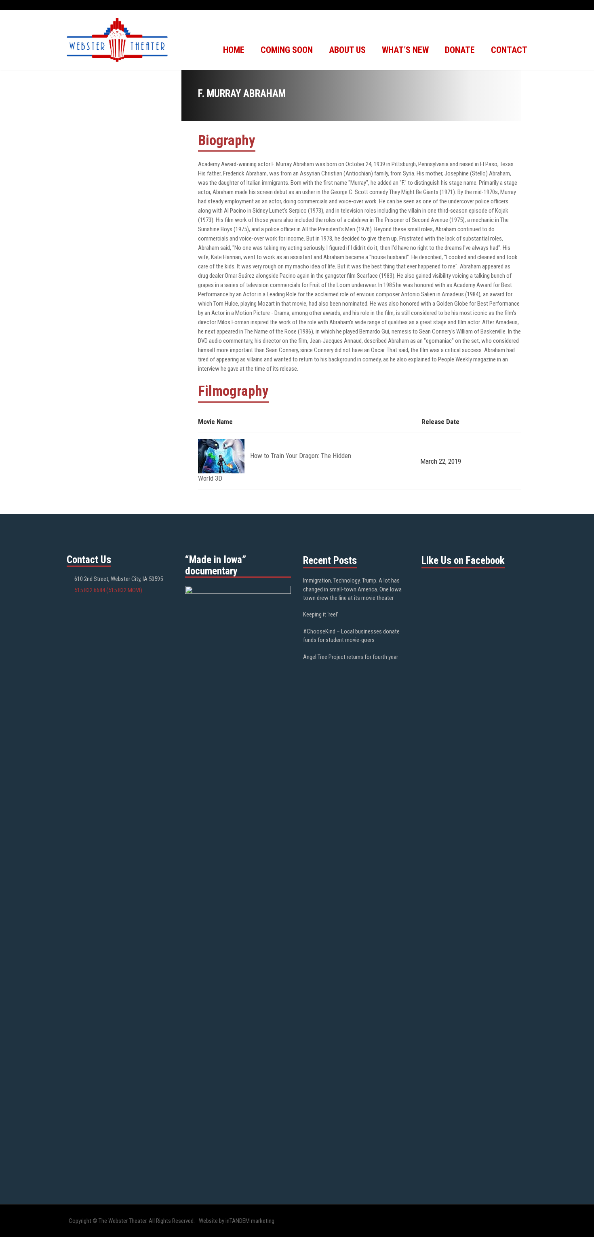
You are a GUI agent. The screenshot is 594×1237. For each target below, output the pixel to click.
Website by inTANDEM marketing (236, 1220)
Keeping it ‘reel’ (320, 614)
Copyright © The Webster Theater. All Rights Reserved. (132, 1220)
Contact (509, 50)
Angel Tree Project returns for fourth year (350, 657)
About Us (347, 50)
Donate (460, 50)
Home (233, 50)
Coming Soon (287, 50)
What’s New (405, 50)
